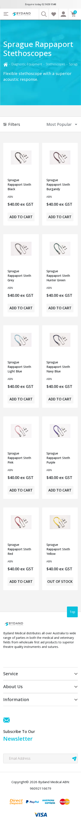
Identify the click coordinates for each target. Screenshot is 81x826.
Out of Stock (60, 581)
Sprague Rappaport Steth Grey (19, 275)
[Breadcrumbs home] (5, 64)
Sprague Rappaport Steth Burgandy (58, 184)
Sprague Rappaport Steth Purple (58, 457)
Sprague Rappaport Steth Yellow (58, 549)
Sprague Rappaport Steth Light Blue (19, 366)
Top (72, 612)
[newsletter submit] (74, 758)
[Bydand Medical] (21, 14)
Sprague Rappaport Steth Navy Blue (58, 366)
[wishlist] (53, 14)
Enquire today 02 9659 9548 (40, 4)
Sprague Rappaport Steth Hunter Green (58, 275)
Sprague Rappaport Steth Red (19, 549)
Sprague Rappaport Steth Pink (19, 457)
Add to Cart (21, 217)
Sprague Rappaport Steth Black (19, 184)
